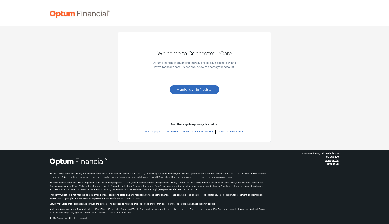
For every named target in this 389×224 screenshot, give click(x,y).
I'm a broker (172, 131)
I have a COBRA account (231, 131)
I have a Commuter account (198, 131)
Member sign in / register (194, 89)
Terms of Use (332, 164)
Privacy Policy (332, 160)
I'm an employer (152, 131)
